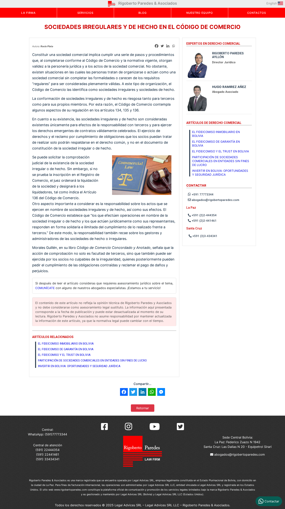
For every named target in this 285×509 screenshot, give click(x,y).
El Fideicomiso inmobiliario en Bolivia (66, 343)
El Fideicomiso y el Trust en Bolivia (64, 355)
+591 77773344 (202, 194)
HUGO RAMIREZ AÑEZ (229, 87)
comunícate (45, 288)
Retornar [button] (142, 408)
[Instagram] (128, 426)
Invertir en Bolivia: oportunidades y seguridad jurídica (79, 366)
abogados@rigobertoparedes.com (215, 200)
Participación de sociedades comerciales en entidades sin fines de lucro (92, 360)
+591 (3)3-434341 (204, 236)
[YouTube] (154, 426)
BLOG (142, 12)
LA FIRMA (28, 12)
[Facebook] (156, 45)
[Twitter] (162, 45)
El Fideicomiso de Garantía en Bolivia (65, 349)
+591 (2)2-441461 (204, 220)
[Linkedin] (167, 45)
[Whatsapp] (173, 45)
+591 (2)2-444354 (204, 215)
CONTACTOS (256, 12)
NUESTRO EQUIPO (199, 12)
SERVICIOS (85, 12)
